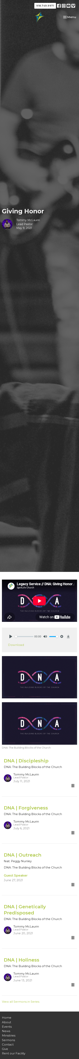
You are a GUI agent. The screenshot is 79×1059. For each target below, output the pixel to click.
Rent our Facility (13, 1053)
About (6, 1022)
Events (7, 1026)
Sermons (8, 1040)
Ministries (8, 1035)
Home (6, 1017)
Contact (8, 1044)
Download (16, 645)
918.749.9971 (45, 5)
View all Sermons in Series (20, 1001)
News (6, 1031)
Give (5, 1049)
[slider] (24, 636)
